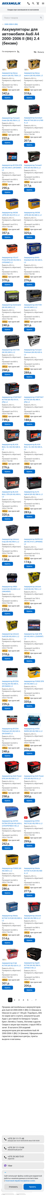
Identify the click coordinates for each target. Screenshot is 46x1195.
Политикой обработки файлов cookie (20, 1181)
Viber (10, 1165)
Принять (32, 1187)
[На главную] (11, 3)
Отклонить (13, 1187)
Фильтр (41, 52)
